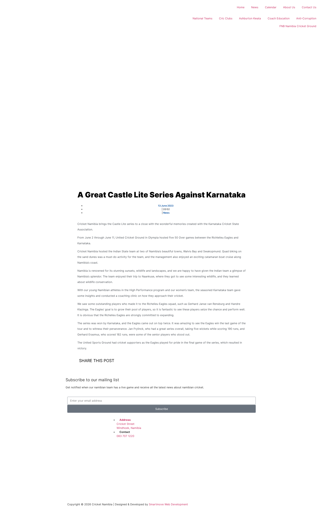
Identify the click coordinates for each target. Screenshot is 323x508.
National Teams (202, 18)
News (254, 7)
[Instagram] (132, 445)
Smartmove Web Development (168, 504)
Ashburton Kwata (250, 18)
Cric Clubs (225, 18)
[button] (162, 361)
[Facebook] (114, 445)
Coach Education (279, 18)
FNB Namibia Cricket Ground (297, 26)
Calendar (270, 7)
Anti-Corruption (306, 18)
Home (240, 7)
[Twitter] (123, 445)
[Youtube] (142, 445)
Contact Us (309, 7)
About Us (289, 7)
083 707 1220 (125, 436)
